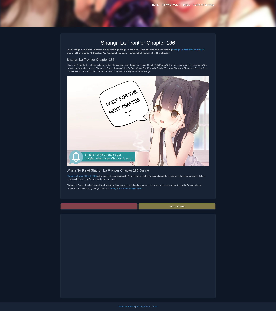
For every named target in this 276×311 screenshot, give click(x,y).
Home (155, 5)
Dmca (186, 5)
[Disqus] (138, 256)
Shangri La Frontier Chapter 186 (188, 49)
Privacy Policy (171, 5)
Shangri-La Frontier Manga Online (125, 188)
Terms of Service (203, 5)
